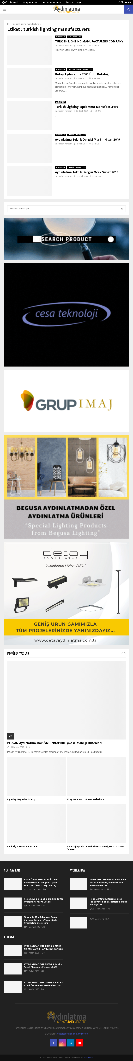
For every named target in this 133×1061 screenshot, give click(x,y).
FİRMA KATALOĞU (74, 69)
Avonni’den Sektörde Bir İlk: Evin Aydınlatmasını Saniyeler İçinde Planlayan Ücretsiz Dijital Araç (41, 882)
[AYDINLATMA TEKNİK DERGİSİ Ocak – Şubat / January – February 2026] (13, 968)
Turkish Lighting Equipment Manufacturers (86, 107)
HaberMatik (88, 1058)
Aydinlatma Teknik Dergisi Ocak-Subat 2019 (86, 172)
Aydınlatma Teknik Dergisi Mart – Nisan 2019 (87, 139)
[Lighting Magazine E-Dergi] (36, 776)
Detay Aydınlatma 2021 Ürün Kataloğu (82, 74)
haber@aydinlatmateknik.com (72, 1033)
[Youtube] (79, 1042)
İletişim (69, 2)
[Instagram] (62, 1042)
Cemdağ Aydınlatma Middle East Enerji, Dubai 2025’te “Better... (95, 848)
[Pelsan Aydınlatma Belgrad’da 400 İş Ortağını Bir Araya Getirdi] (13, 903)
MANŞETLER (87, 69)
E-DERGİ (71, 135)
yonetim (68, 46)
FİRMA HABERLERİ (74, 37)
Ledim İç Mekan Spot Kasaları (22, 846)
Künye (78, 2)
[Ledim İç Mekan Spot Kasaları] (36, 823)
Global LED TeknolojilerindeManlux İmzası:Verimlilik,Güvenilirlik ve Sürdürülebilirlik (108, 882)
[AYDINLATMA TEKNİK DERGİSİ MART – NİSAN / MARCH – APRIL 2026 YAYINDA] (13, 950)
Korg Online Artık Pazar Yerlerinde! (85, 799)
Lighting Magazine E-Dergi (21, 799)
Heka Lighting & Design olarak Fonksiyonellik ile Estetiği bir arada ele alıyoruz (108, 902)
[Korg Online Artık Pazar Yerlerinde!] (96, 776)
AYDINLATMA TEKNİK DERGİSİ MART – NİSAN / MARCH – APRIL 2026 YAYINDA (43, 947)
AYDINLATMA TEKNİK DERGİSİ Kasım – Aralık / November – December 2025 (43, 984)
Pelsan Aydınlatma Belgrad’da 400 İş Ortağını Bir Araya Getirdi (43, 900)
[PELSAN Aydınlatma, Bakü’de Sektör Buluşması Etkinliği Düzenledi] (66, 700)
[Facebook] (53, 1042)
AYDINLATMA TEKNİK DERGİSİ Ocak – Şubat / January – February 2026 (43, 965)
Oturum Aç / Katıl (53, 2)
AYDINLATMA (60, 37)
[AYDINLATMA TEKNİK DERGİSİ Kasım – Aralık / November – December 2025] (13, 987)
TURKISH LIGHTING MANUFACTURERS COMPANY (89, 41)
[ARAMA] (122, 208)
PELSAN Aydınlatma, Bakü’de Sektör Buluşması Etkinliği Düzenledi (54, 743)
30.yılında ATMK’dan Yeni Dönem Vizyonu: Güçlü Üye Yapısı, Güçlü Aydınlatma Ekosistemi (41, 920)
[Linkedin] (70, 1042)
